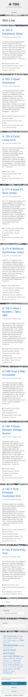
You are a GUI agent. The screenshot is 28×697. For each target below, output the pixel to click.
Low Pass (5, 230)
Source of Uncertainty (8, 663)
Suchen (5, 623)
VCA (8, 176)
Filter (5, 285)
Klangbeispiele (12, 297)
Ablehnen (14, 687)
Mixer (17, 63)
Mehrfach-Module (9, 63)
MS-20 (11, 647)
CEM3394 (5, 640)
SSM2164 (5, 665)
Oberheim (5, 658)
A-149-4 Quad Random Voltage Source (12, 430)
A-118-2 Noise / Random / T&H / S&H (11, 312)
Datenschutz (15, 695)
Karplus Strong (6, 642)
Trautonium (20, 666)
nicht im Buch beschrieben (12, 68)
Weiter (8, 602)
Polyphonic (21, 65)
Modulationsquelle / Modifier (10, 233)
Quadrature (19, 658)
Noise (17, 353)
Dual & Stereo (15, 408)
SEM (12, 661)
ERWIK (18, 640)
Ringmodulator (6, 661)
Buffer (4, 638)
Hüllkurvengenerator (8, 288)
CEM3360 (21, 638)
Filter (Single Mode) (17, 228)
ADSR (4, 636)
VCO (18, 669)
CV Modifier (7, 228)
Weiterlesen (21, 59)
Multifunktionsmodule (8, 295)
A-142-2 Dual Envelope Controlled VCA (11, 492)
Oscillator (19, 295)
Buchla (21, 636)
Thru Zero (5, 666)
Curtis (9, 640)
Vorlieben (14, 691)
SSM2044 (19, 663)
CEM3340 (15, 638)
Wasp (9, 671)
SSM (15, 663)
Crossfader (7, 408)
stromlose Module (11, 127)
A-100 (14, 4)
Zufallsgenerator (7, 355)
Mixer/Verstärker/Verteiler (9, 65)
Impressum (21, 695)
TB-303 (21, 665)
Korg (20, 645)
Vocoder (5, 671)
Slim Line (12, 70)
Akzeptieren (14, 683)
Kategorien (6, 610)
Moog (7, 647)
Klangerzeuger (19, 288)
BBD (18, 636)
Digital (14, 640)
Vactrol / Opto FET (8, 669)
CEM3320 (9, 638)
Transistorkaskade (12, 666)
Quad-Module (13, 473)
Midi (23, 645)
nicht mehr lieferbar (11, 656)
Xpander (13, 671)
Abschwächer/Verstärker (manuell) (14, 116)
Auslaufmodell (11, 636)
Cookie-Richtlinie (8, 695)
